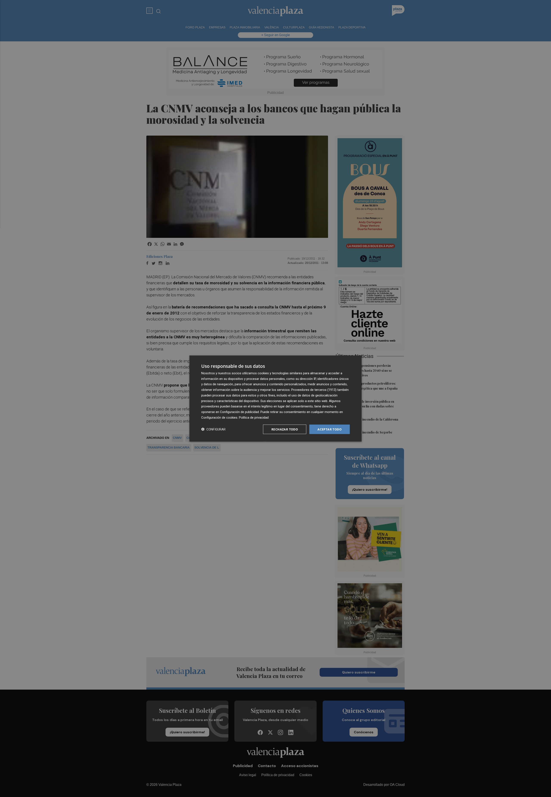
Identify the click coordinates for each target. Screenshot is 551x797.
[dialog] (275, 398)
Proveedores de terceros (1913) (313, 390)
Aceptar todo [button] (329, 429)
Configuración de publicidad (239, 412)
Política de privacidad (254, 417)
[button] (213, 429)
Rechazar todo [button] (284, 429)
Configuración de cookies (219, 417)
